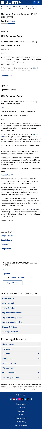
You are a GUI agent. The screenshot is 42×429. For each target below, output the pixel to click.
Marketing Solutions (10, 377)
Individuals (6, 349)
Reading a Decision (10, 331)
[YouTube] (14, 399)
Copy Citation (12, 283)
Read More (5, 76)
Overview (4, 21)
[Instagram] (19, 399)
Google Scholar (7, 236)
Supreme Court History (11, 312)
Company (21, 411)
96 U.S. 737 (27, 101)
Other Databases (9, 372)
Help (21, 415)
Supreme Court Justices (12, 317)
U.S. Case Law (17, 7)
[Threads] (22, 399)
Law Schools (7, 358)
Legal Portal (21, 407)
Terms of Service (21, 418)
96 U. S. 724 (31, 209)
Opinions (11, 21)
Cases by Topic (8, 303)
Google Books (6, 240)
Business (6, 354)
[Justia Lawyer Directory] (31, 399)
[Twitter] (28, 399)
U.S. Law (8, 7)
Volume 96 (18, 9)
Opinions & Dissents (9, 90)
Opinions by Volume (7, 9)
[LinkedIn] (11, 399)
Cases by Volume (9, 308)
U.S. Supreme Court (29, 7)
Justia (3, 7)
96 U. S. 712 (25, 190)
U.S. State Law (8, 368)
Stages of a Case (9, 327)
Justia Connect (21, 404)
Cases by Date (8, 298)
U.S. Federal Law (9, 363)
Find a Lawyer (8, 344)
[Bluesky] (25, 399)
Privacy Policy (21, 422)
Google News (6, 249)
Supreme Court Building (12, 322)
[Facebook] (17, 399)
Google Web (5, 244)
